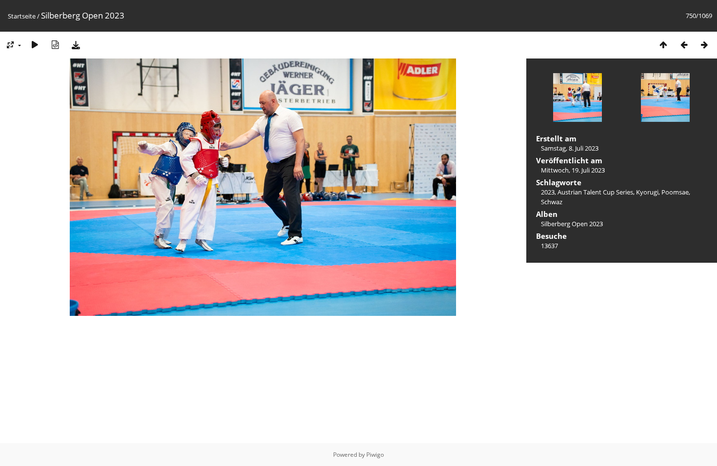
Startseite (22, 16)
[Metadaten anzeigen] (55, 44)
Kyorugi (647, 192)
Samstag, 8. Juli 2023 (569, 148)
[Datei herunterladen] (75, 44)
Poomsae (675, 192)
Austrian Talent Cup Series (595, 192)
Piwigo (375, 454)
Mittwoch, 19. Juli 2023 (573, 170)
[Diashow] (34, 44)
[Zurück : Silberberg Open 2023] (684, 44)
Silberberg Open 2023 (572, 223)
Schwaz (551, 201)
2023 (548, 192)
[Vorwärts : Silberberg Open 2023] (704, 44)
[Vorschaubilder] (663, 44)
